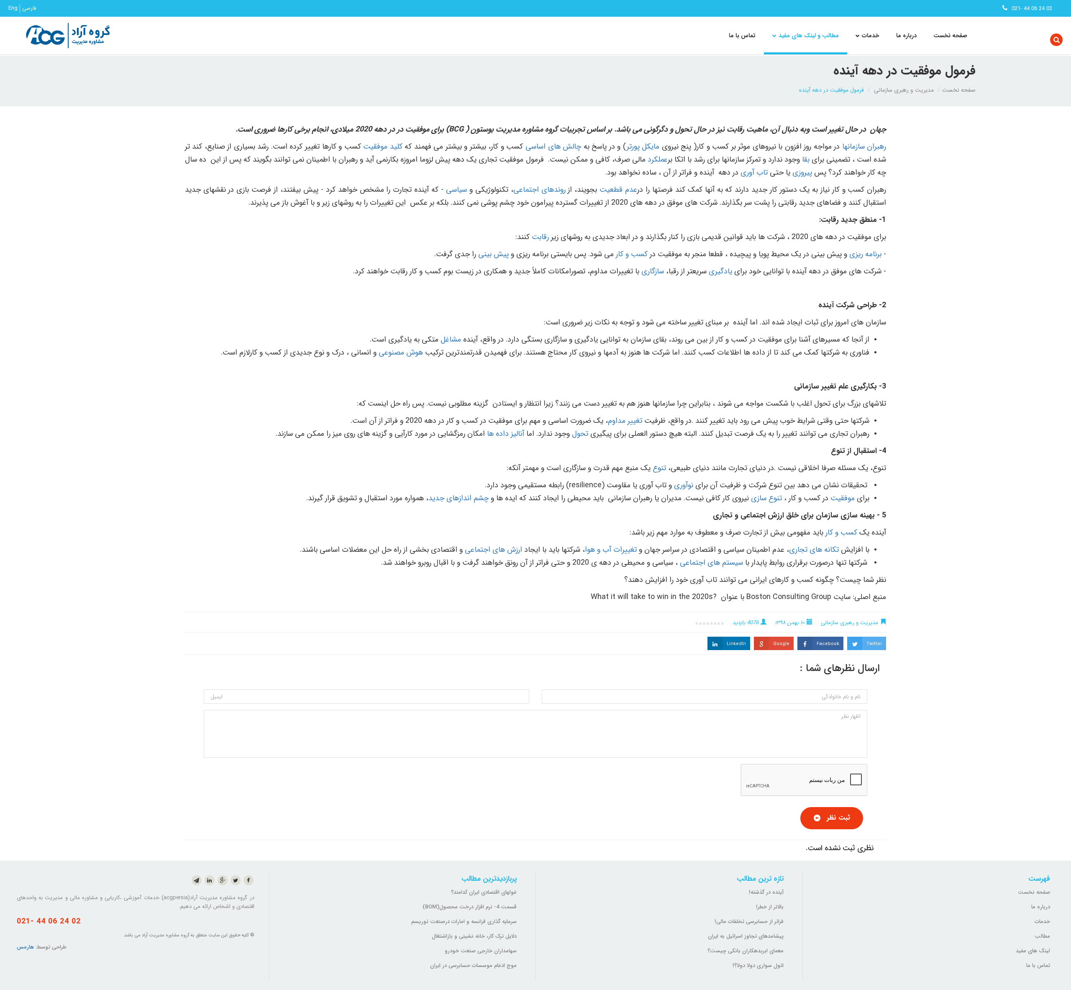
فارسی (29, 8)
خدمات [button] (870, 35)
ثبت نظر (838, 818)
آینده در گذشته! (766, 892)
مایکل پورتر (643, 146)
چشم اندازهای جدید (458, 498)
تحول (580, 434)
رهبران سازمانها (864, 146)
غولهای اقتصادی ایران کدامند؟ (484, 892)
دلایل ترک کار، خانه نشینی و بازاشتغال (474, 936)
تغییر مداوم (625, 421)
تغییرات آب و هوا (612, 549)
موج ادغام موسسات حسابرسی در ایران (473, 965)
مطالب (1042, 936)
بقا (806, 159)
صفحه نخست (950, 35)
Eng (13, 8)
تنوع (659, 468)
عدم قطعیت (618, 189)
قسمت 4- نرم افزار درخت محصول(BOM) (470, 907)
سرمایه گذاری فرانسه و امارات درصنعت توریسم (464, 921)
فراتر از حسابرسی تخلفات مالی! (749, 921)
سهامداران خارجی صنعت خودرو (481, 950)
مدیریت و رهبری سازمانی (904, 90)
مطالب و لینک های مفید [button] (809, 35)
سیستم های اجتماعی (711, 562)
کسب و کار (632, 254)
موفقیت (842, 498)
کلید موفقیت (382, 146)
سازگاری (652, 271)
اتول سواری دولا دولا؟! (758, 965)
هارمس (25, 947)
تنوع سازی (766, 498)
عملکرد (658, 159)
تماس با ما (742, 35)
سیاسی (456, 189)
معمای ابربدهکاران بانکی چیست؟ (745, 950)
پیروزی (802, 172)
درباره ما (906, 35)
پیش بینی (493, 254)
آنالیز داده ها (505, 434)
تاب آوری (754, 172)
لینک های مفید (1033, 950)
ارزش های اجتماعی (493, 549)
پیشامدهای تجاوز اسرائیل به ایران (746, 936)
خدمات (1042, 921)
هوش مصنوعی (401, 352)
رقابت (540, 237)
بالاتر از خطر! (770, 907)
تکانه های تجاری (814, 549)
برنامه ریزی (865, 254)
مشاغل (451, 339)
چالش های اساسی (553, 146)
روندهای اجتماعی (539, 189)
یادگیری (720, 271)
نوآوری (683, 485)
